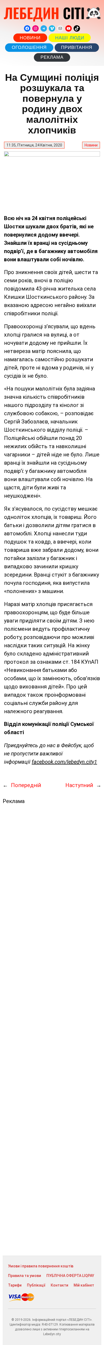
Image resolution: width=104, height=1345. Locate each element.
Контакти (59, 1285)
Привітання (76, 47)
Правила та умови (24, 1275)
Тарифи (15, 1285)
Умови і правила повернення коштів (40, 1266)
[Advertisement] (52, 1030)
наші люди (69, 37)
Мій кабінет (84, 1285)
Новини (30, 37)
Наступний (79, 785)
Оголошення (29, 47)
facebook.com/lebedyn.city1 (64, 762)
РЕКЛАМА (52, 57)
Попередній (26, 785)
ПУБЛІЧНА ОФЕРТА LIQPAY (70, 1275)
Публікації (36, 1285)
